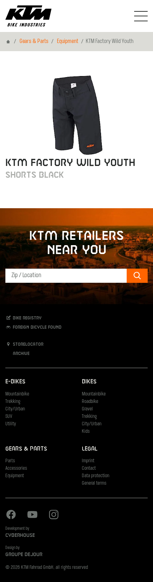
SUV (8, 416)
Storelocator (27, 344)
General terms (94, 483)
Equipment (67, 41)
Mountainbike (17, 394)
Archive (20, 354)
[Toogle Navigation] (141, 16)
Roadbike (90, 401)
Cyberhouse (20, 535)
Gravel (87, 409)
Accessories (16, 468)
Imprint (88, 461)
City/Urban (15, 409)
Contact (89, 468)
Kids (86, 431)
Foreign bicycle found (36, 327)
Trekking (12, 401)
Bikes (89, 381)
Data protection (95, 476)
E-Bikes (15, 381)
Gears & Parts (34, 41)
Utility (10, 424)
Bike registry (26, 318)
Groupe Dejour (23, 555)
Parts (10, 461)
